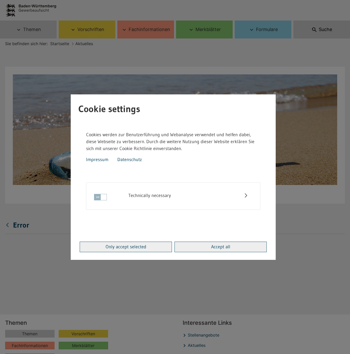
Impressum (97, 159)
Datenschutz (129, 159)
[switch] (100, 198)
